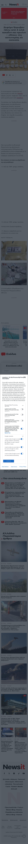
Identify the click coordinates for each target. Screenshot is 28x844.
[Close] (24, 377)
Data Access (14, 466)
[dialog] (14, 422)
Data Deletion (5, 466)
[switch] (22, 409)
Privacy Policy (22, 466)
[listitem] (14, 405)
